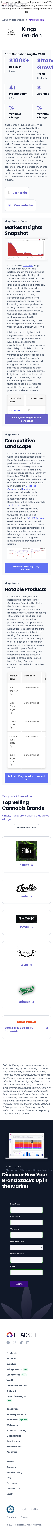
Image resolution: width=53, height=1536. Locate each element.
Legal (23, 1509)
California (28, 265)
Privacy (24, 1517)
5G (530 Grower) (36, 518)
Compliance (12, 1517)
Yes (50, 8)
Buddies (26, 489)
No (26, 11)
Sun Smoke (13, 505)
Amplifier (12, 1452)
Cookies (34, 1509)
